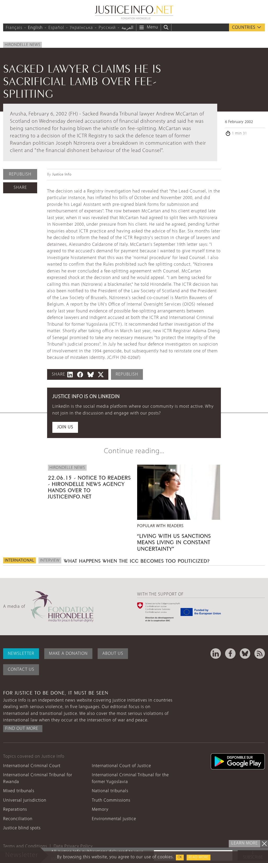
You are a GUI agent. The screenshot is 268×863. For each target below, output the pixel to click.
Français (14, 28)
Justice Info (61, 175)
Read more (198, 857)
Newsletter (21, 653)
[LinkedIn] (215, 653)
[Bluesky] (245, 653)
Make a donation (68, 653)
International (19, 560)
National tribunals (110, 791)
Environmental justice (114, 819)
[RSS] (259, 653)
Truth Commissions (111, 800)
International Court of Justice (121, 766)
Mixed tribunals (18, 791)
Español (56, 28)
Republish (20, 174)
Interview (50, 560)
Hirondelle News (22, 45)
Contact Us (21, 669)
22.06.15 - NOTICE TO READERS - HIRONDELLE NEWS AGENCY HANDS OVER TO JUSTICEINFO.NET (89, 486)
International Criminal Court (31, 766)
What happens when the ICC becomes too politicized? (137, 560)
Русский (107, 28)
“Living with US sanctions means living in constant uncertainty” (174, 541)
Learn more (244, 843)
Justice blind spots (22, 828)
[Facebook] (230, 653)
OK (180, 857)
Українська (81, 28)
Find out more (21, 728)
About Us (112, 653)
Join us (65, 427)
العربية (127, 28)
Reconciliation (17, 819)
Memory (100, 809)
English (35, 28)
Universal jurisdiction (24, 800)
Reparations (15, 809)
